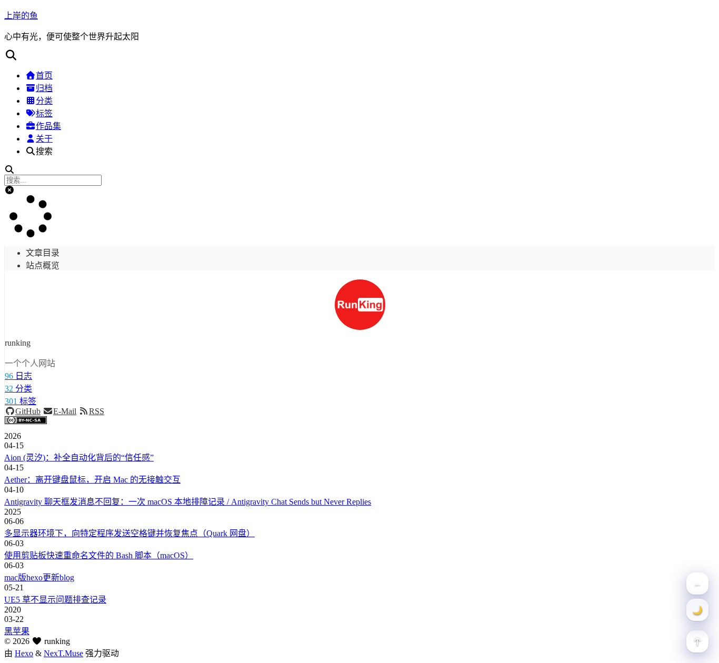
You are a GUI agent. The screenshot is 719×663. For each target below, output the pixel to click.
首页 (44, 75)
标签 (44, 113)
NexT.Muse (63, 653)
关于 (44, 138)
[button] (359, 55)
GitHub (28, 411)
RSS (96, 411)
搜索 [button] (44, 151)
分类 (44, 100)
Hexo (24, 653)
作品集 (48, 126)
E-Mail (64, 411)
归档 (44, 88)
